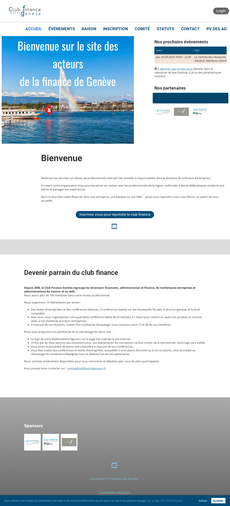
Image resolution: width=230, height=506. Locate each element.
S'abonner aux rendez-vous (175, 69)
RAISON (89, 28)
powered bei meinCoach (115, 492)
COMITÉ (142, 28)
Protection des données (123, 478)
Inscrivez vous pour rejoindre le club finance (115, 214)
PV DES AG (216, 28)
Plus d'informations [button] (172, 500)
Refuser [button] (203, 500)
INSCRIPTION (115, 28)
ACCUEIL (33, 28)
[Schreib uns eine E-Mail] (114, 227)
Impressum (98, 478)
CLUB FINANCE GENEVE (77, 11)
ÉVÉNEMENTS (61, 28)
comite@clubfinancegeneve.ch (86, 368)
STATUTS (165, 28)
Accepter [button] (218, 500)
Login (221, 11)
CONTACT (190, 28)
